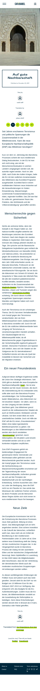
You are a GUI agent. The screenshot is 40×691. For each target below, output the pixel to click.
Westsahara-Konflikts (21, 293)
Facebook (23, 641)
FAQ (15, 669)
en (32, 125)
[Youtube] (34, 669)
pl (17, 125)
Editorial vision (18, 666)
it (22, 125)
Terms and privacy (32, 666)
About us (4, 666)
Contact (4, 669)
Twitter (15, 641)
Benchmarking (8, 435)
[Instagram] (31, 669)
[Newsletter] (37, 669)
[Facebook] (27, 669)
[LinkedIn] (27, 671)
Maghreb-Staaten (9, 287)
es (27, 125)
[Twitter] (29, 669)
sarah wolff (20, 102)
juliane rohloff (20, 118)
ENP (23, 385)
